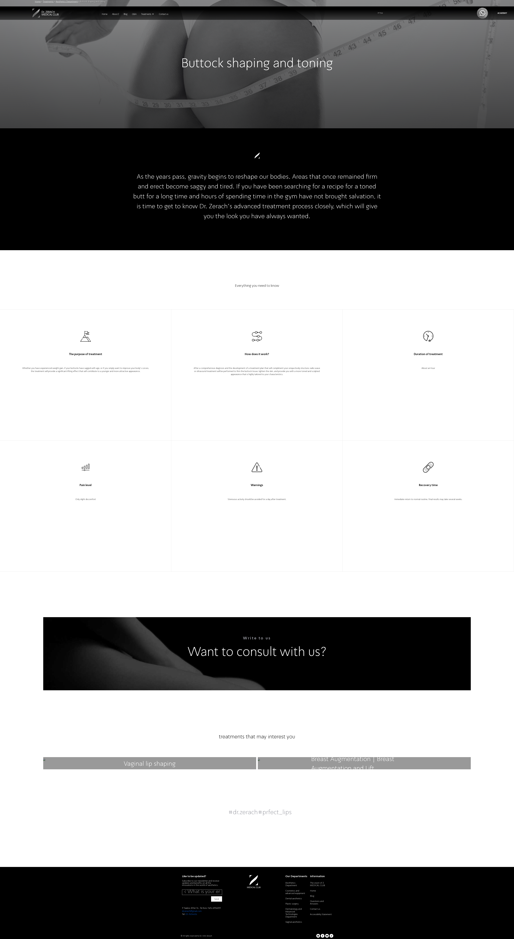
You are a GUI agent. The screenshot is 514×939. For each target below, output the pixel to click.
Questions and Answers (317, 902)
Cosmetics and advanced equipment (295, 892)
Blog (312, 896)
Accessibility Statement (321, 914)
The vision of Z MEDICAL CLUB (317, 884)
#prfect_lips (275, 812)
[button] (148, 14)
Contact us (315, 909)
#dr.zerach (243, 812)
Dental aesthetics (293, 898)
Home (38, 1)
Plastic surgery (291, 903)
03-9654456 (191, 914)
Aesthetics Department (67, 1)
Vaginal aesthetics (293, 922)
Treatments (48, 1)
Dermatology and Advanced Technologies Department (293, 913)
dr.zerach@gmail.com (192, 911)
